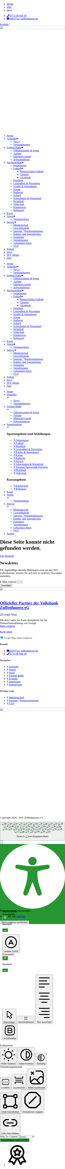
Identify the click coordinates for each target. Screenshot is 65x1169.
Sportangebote (14, 162)
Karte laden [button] (6, 631)
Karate (16, 189)
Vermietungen (20, 240)
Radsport (18, 192)
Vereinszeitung (21, 219)
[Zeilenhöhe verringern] (5, 970)
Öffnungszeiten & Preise (26, 150)
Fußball (17, 168)
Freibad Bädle (14, 147)
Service (10, 222)
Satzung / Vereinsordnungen (28, 231)
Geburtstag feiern (22, 243)
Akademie (25, 177)
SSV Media (13, 255)
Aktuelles (12, 138)
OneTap (20, 916)
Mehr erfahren (7, 626)
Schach (17, 195)
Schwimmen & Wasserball (27, 198)
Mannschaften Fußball (32, 171)
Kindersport (19, 207)
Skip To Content (9, 1136)
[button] (1, 842)
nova (9, 252)
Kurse (10, 213)
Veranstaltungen (21, 144)
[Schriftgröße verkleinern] (5, 930)
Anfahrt (17, 153)
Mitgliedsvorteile (22, 156)
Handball (18, 180)
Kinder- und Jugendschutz (27, 234)
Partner (10, 249)
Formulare (18, 237)
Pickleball (18, 201)
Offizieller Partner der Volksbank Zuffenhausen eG (29, 605)
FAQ (16, 246)
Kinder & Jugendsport (25, 186)
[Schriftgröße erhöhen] (5, 918)
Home (10, 135)
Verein (10, 216)
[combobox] (32, 831)
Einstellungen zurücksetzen (14, 1140)
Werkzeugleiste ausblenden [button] (14, 922)
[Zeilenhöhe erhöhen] (5, 958)
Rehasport (18, 210)
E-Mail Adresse (8, 581)
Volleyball (18, 204)
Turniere (24, 174)
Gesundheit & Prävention (26, 183)
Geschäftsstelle (21, 228)
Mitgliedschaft (20, 225)
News (16, 141)
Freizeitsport (19, 165)
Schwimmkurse (21, 159)
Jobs (9, 258)
